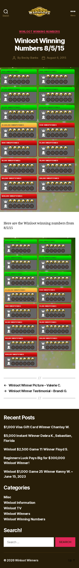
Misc (7, 497)
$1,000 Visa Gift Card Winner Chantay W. (36, 427)
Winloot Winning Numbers (39, 31)
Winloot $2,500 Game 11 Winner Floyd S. (36, 449)
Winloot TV (12, 508)
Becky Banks (29, 57)
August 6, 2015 (56, 57)
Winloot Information (19, 503)
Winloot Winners (17, 514)
